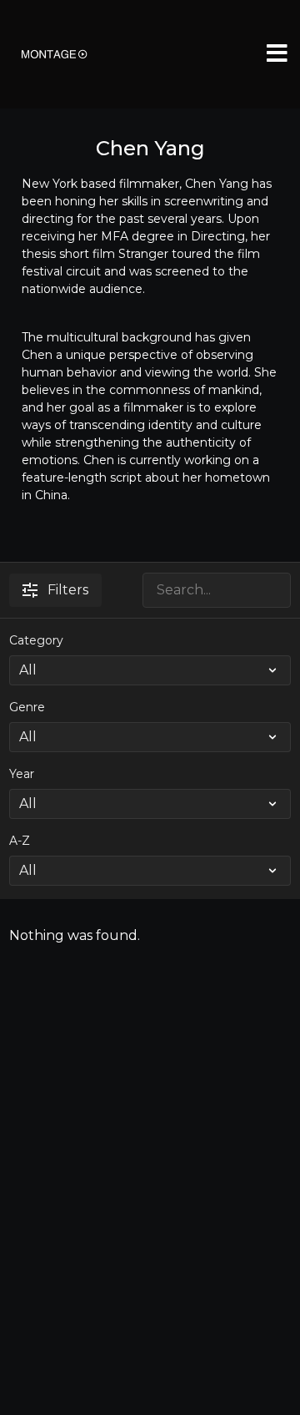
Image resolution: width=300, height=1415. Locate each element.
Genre (27, 707)
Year (21, 773)
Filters (68, 590)
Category (36, 640)
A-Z (19, 840)
